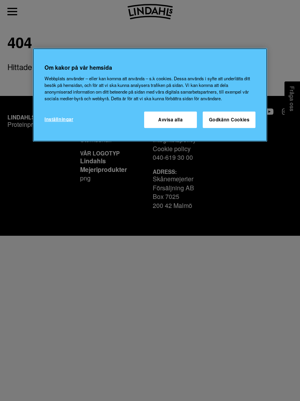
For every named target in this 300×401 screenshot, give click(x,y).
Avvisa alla (170, 119)
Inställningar (59, 119)
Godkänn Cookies (229, 119)
